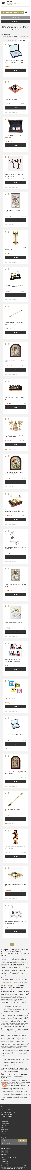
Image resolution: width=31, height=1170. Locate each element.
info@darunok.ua (5, 1163)
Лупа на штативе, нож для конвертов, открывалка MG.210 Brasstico (15, 286)
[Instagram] (6, 1151)
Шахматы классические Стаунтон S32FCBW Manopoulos (14, 98)
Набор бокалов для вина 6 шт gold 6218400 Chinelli (14, 735)
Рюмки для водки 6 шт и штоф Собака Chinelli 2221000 (15, 922)
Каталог (15, 17)
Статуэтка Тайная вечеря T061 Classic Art (15, 398)
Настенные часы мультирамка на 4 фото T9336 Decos (15, 697)
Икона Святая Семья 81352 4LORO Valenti (14, 622)
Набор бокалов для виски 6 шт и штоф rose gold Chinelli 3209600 (14, 61)
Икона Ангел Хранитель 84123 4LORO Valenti (15, 360)
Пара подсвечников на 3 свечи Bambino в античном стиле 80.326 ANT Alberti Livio (14, 174)
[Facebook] (2, 1151)
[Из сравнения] (8, 45)
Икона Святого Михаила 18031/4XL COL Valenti (15, 211)
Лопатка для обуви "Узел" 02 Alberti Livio (15, 810)
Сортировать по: (11, 40)
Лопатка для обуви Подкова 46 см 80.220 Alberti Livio (14, 323)
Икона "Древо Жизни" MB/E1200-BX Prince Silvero (15, 772)
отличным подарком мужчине (9, 982)
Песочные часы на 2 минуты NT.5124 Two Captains (15, 248)
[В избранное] (6, 45)
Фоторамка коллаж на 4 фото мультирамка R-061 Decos (13, 660)
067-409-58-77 (18, 12)
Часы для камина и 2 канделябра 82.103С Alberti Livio (14, 435)
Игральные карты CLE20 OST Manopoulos (13, 136)
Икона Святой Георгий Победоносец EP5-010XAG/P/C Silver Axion (15, 473)
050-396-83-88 (7, 12)
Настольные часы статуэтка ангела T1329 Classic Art (15, 847)
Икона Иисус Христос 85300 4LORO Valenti (15, 585)
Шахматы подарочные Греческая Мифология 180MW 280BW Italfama (15, 510)
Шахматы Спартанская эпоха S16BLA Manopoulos (15, 884)
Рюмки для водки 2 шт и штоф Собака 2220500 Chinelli (15, 548)
